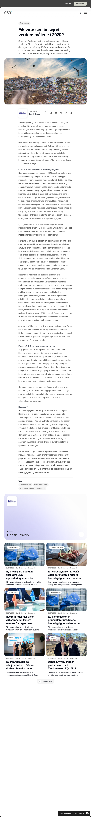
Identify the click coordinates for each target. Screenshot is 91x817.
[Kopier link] (71, 113)
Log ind (68, 3)
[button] (81, 534)
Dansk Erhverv (35, 114)
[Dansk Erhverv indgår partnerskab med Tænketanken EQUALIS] (66, 654)
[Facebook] (51, 113)
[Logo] (8, 12)
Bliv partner (80, 3)
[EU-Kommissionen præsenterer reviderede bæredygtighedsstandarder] (66, 609)
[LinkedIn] (56, 113)
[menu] (85, 13)
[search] (80, 13)
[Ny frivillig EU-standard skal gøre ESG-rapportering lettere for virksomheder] (24, 564)
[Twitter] (61, 113)
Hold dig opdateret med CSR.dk (72, 813)
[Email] (66, 113)
